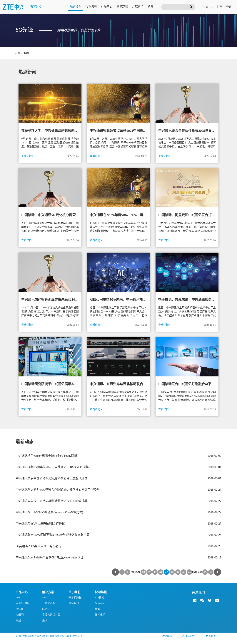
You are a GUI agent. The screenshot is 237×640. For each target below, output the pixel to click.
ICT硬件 (20, 614)
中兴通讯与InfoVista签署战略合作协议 (118, 523)
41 (160, 572)
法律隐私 (167, 636)
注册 (219, 7)
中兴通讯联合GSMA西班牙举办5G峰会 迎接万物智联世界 (118, 535)
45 (183, 572)
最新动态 (75, 6)
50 (211, 572)
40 (155, 572)
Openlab (99, 603)
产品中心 (106, 6)
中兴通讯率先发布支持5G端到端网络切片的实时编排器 (118, 501)
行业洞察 (91, 6)
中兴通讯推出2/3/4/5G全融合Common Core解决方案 (118, 512)
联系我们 (74, 603)
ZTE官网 (99, 597)
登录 (228, 7)
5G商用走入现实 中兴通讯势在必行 (118, 546)
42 (166, 572)
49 (205, 572)
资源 (150, 6)
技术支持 (100, 614)
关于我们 (74, 592)
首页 (17, 53)
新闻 (97, 609)
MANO (19, 609)
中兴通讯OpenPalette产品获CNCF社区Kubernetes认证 (118, 557)
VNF (18, 597)
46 (189, 572)
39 (149, 572)
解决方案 (122, 6)
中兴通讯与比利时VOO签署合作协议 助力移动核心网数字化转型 (118, 489)
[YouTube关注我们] (217, 600)
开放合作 (137, 6)
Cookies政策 (188, 636)
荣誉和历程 (75, 597)
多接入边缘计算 (51, 614)
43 (172, 572)
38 (143, 572)
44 (178, 572)
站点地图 (211, 636)
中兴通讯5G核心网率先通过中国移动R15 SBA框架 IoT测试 (118, 467)
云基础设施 (22, 603)
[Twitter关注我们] (209, 600)
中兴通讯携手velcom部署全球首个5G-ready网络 (118, 455)
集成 (18, 620)
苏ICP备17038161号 (73, 636)
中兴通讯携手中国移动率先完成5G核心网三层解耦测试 (118, 478)
